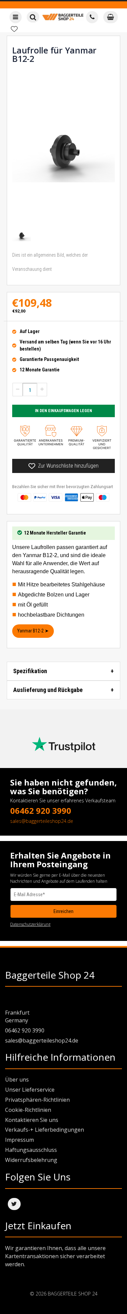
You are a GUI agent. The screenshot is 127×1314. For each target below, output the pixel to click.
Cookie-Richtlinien (28, 1110)
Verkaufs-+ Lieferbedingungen (44, 1129)
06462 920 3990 (40, 810)
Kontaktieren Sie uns (31, 1120)
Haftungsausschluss (31, 1150)
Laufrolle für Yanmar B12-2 (54, 54)
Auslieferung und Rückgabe (48, 689)
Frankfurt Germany (17, 1016)
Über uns (17, 1079)
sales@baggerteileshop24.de (41, 821)
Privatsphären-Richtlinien (37, 1099)
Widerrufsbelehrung (31, 1160)
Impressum (19, 1139)
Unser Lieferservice (30, 1089)
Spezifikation (30, 670)
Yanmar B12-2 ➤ (33, 630)
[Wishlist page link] (14, 29)
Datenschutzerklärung (30, 924)
